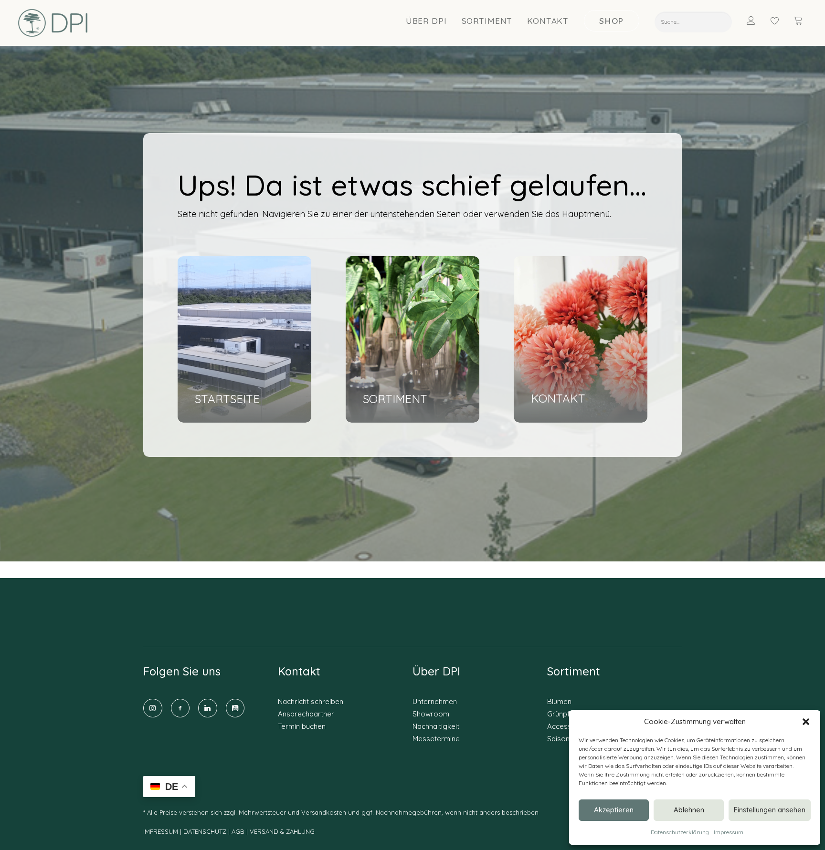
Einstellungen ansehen (769, 809)
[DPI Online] (53, 23)
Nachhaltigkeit (435, 726)
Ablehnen (689, 809)
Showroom (430, 713)
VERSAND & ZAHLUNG (282, 831)
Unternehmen (434, 701)
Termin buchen (302, 726)
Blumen (559, 701)
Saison (558, 738)
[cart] (799, 20)
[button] (806, 721)
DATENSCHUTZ (205, 831)
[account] (757, 20)
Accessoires (568, 726)
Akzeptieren (614, 809)
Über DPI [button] (426, 21)
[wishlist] (779, 20)
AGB (238, 831)
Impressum (728, 832)
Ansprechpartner (306, 713)
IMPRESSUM (160, 831)
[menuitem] (427, 20)
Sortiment (487, 21)
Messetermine (436, 738)
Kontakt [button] (548, 21)
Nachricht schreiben (310, 701)
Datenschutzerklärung (680, 832)
